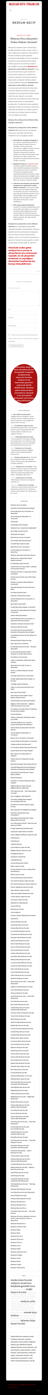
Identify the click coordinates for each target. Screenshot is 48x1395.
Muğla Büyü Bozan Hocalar (19, 1090)
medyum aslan (15, 1308)
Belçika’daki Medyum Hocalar (20, 1063)
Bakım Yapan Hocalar (17, 866)
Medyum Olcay (16, 1246)
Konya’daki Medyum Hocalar (20, 972)
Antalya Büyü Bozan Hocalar (20, 928)
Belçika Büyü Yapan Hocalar (20, 1038)
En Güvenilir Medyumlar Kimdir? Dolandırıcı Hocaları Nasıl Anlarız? (21, 653)
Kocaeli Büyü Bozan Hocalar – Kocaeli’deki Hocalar (20, 1128)
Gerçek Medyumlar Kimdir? (19, 863)
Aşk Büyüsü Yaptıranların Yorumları (22, 832)
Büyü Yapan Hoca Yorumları (19, 644)
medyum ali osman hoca (25, 1306)
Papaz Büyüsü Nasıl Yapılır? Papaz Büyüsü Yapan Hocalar (22, 696)
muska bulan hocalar (21, 1280)
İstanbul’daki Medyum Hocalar (21, 1035)
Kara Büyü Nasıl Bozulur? (19, 592)
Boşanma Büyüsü (16, 778)
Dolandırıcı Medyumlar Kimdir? (21, 596)
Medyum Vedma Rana (18, 1268)
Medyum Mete (15, 1233)
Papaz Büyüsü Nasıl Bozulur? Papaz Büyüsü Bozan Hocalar (22, 819)
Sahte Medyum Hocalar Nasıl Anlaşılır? (23, 701)
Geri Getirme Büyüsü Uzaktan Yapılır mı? (24, 884)
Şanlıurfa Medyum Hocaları (19, 978)
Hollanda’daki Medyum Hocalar (21, 1189)
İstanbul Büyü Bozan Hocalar (20, 1032)
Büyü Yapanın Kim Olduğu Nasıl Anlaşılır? (24, 810)
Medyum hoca (32, 66)
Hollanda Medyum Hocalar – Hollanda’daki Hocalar (20, 1133)
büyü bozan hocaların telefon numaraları (23, 1297)
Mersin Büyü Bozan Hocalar (20, 1060)
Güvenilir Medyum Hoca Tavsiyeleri (22, 676)
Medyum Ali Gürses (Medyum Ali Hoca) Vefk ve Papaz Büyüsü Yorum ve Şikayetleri (23, 1218)
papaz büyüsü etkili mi (22, 1310)
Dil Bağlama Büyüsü (17, 854)
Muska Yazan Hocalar (17, 874)
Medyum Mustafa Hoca (22, 457)
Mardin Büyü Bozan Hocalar (24, 437)
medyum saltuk (19, 1313)
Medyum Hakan (16, 1249)
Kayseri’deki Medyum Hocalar (20, 947)
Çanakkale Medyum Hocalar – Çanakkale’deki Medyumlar (20, 1180)
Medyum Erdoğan (16, 1255)
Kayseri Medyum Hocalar (19, 1113)
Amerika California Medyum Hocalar (22, 1013)
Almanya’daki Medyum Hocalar (21, 1199)
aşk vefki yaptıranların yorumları (20, 1304)
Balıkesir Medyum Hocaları (19, 1047)
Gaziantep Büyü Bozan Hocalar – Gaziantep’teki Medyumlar (21, 1083)
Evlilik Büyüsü (15, 838)
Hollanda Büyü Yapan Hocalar (20, 1079)
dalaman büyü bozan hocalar (23, 1322)
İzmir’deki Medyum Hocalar (20, 990)
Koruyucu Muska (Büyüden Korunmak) (23, 915)
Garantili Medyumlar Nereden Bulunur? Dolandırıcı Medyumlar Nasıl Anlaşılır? (23, 768)
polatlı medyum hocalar (18, 1289)
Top (37, 1390)
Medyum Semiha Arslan (18, 1227)
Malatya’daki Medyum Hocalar (20, 959)
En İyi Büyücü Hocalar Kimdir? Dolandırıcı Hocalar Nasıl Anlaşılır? (24, 710)
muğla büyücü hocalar (21, 1291)
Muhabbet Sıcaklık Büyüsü (19, 903)
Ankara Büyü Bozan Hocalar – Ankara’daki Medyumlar (20, 1117)
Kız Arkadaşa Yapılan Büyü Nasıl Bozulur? (24, 747)
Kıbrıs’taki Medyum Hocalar (20, 969)
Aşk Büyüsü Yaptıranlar (18, 857)
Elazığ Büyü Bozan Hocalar (19, 1137)
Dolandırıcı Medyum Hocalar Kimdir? (22, 624)
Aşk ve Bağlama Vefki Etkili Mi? (21, 796)
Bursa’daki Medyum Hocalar (20, 1004)
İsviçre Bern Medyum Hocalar (20, 1016)
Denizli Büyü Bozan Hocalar (19, 1172)
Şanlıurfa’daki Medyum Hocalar (21, 1022)
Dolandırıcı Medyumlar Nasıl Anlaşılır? (23, 508)
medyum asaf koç (28, 1299)
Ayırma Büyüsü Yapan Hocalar (20, 847)
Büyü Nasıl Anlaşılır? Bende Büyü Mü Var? (24, 764)
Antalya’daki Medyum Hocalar (20, 953)
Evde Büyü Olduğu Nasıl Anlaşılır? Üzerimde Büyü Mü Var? (21, 800)
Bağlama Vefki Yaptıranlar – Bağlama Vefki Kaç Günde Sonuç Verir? (22, 705)
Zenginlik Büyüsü (16, 860)
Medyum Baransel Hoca (18, 1208)
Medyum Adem (16, 1258)
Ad (9, 309)
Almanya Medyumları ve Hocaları (21, 1076)
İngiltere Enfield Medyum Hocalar (22, 987)
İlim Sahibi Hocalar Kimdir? (22, 414)
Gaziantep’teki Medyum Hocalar (21, 934)
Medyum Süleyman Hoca (19, 1252)
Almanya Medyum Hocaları (19, 993)
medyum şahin (27, 1301)
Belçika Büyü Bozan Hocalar (20, 1025)
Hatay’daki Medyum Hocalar (20, 950)
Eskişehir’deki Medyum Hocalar (21, 937)
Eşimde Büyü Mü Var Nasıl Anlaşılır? (22, 751)
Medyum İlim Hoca (17, 1236)
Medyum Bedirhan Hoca (18, 1205)
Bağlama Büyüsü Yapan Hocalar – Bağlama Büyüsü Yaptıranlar (21, 787)
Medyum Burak (16, 1261)
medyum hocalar (32, 164)
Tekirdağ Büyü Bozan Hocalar (20, 1087)
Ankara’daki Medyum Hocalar (20, 1057)
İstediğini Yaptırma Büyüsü (19, 684)
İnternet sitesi (12, 326)
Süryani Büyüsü (16, 906)
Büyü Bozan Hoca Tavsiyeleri (20, 547)
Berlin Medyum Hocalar (18, 1019)
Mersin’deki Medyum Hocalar (20, 944)
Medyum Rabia (15, 1230)
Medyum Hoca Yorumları (23, 448)
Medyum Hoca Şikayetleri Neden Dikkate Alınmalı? (24, 40)
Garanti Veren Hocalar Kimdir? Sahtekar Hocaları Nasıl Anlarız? (24, 568)
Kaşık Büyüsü (15, 841)
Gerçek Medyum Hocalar (19, 922)
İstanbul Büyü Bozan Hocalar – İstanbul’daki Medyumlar (21, 1009)
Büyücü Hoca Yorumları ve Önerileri (22, 738)
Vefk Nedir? (14, 522)
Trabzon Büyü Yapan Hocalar (20, 1156)
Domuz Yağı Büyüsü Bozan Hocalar (22, 887)
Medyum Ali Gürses (17, 1239)
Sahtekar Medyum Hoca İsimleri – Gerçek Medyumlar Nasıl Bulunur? (22, 723)
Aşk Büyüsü (14, 919)
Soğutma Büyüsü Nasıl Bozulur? (21, 744)
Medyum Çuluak (16, 1264)
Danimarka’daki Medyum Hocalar (21, 966)
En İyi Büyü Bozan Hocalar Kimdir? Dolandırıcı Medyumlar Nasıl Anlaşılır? (23, 631)
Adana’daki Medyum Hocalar (20, 941)
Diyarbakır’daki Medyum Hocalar (21, 956)
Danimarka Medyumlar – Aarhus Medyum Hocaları (21, 1152)
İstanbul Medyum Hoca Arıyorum (21, 1164)
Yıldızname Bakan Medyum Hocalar (22, 893)
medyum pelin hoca (17, 1299)
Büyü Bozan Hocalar (17, 909)
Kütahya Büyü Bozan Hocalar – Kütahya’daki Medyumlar (21, 1106)
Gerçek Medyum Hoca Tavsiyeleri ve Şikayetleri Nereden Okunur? (23, 620)
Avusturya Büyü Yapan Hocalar (21, 1041)
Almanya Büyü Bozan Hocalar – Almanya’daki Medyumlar (21, 1160)
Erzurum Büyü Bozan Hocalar (20, 1044)
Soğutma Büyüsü (16, 844)
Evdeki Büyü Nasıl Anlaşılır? (19, 525)
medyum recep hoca (21, 1283)
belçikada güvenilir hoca (23, 1286)
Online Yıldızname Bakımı (19, 615)
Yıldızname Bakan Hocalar (19, 627)
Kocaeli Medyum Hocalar (19, 1073)
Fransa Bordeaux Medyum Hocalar (22, 1029)
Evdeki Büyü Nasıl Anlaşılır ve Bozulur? (23, 607)
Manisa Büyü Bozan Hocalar (20, 1102)
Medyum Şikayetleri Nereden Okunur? (23, 555)
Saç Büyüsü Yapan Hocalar (19, 900)
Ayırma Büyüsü (15, 912)
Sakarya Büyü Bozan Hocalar (20, 1094)
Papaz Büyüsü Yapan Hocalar (20, 890)
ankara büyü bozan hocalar (27, 1316)
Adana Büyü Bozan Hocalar (19, 925)
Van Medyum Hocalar (17, 1176)
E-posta (11, 318)
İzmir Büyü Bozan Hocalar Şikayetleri (23, 1192)
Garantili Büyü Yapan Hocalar (20, 544)
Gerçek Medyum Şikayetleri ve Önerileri (24, 741)
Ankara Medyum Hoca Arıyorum (21, 975)
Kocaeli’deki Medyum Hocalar (20, 931)
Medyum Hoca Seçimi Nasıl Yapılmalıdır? (24, 528)
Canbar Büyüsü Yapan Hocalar (20, 897)
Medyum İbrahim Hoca (18, 1202)
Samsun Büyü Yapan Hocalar (20, 1054)
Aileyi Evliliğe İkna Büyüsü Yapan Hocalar (24, 835)
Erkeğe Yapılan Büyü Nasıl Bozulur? (22, 828)
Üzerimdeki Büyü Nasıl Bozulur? (21, 541)
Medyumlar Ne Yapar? (18, 534)
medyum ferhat (15, 1302)
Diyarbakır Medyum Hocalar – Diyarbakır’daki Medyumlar (20, 1146)
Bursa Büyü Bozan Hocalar (19, 1069)
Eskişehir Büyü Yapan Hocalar (20, 1066)
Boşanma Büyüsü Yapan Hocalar (21, 640)
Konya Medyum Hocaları (19, 1195)
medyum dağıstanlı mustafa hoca (24, 1295)
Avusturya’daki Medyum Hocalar (21, 963)
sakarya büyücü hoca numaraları (21, 1318)
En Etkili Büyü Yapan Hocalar (24, 426)
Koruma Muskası (16, 714)
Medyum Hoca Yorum (24, 35)
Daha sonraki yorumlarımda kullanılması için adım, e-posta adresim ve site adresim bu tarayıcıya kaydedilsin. (23, 338)
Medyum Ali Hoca (16, 1242)
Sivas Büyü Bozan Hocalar (19, 1110)
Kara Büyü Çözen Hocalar (19, 657)
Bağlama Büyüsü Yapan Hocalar (21, 850)
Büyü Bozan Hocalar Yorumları (20, 537)
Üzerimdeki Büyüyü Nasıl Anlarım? (22, 878)
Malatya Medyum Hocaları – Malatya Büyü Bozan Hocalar (22, 1168)
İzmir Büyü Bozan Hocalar (19, 1001)
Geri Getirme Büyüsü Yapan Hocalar (22, 881)
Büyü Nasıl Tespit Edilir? (18, 604)
